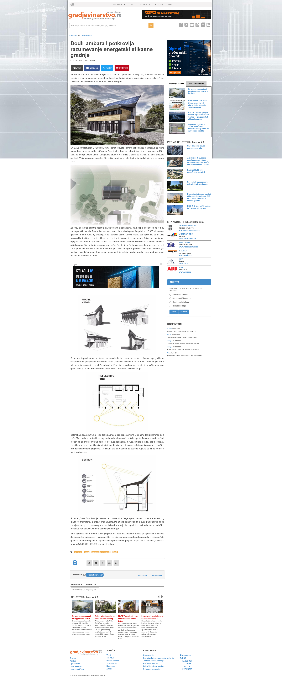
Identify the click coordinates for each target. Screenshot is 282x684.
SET (181, 259)
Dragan (170, 341)
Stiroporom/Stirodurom (181, 298)
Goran (169, 329)
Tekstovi (110, 658)
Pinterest (123, 68)
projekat (78, 552)
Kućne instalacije (150, 663)
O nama (73, 658)
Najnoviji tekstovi (176, 84)
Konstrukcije (148, 655)
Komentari (174, 324)
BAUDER (183, 251)
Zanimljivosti (86, 35)
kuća (87, 552)
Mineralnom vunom (180, 294)
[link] (103, 15)
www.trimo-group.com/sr (189, 230)
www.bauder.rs (185, 255)
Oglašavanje (75, 664)
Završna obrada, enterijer (153, 661)
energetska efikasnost (101, 552)
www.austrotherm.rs (187, 238)
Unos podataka (76, 667)
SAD (115, 552)
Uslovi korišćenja (77, 669)
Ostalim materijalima (180, 302)
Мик (169, 353)
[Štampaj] (75, 562)
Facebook (93, 68)
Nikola (169, 335)
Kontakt (73, 661)
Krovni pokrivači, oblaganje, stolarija (158, 658)
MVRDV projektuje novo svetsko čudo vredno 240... (128, 618)
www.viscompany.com (188, 247)
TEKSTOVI (145, 5)
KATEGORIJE (119, 5)
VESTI (132, 5)
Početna (73, 35)
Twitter (108, 68)
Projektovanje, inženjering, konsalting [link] (85, 590)
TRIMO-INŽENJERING (188, 226)
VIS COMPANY (185, 242)
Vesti (108, 655)
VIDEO (170, 5)
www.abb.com (185, 272)
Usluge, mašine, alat (151, 669)
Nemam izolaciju (179, 306)
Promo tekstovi (112, 661)
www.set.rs (183, 264)
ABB (181, 268)
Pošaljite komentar (95, 575)
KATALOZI (159, 5)
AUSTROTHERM (186, 234)
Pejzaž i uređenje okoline (153, 666)
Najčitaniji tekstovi (196, 83)
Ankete (109, 669)
